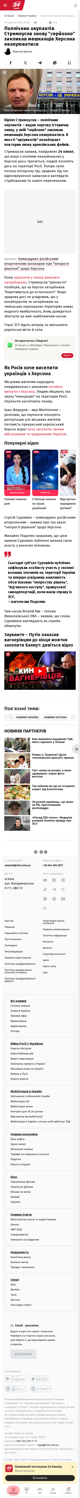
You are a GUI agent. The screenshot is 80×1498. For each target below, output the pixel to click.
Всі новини (18, 1001)
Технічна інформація (55, 935)
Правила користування (18, 958)
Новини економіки (24, 1134)
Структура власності (54, 954)
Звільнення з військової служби (30, 1096)
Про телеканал (13, 939)
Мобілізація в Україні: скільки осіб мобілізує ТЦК (40, 1121)
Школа (15, 1224)
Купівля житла (19, 1262)
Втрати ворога (19, 1078)
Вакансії (47, 948)
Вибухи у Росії (19, 1073)
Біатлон (15, 1299)
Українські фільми (22, 1186)
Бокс (13, 1284)
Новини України (27, 16)
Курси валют (18, 1144)
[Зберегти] (69, 63)
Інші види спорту (21, 1304)
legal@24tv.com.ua (47, 1445)
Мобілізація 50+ (20, 1101)
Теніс (14, 1294)
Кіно (14, 1177)
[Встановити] (40, 1472)
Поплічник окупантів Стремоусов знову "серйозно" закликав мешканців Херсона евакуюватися (58, 16)
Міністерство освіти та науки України (33, 1219)
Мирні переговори (22, 1058)
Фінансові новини (22, 1149)
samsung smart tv (41, 1389)
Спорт (15, 1279)
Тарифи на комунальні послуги (30, 1154)
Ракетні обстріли (21, 1048)
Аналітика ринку (21, 1257)
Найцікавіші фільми (23, 1181)
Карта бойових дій (22, 1053)
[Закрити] (72, 1467)
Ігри (45, 972)
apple (41, 1378)
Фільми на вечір (21, 1191)
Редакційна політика (16, 933)
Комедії (15, 1197)
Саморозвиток (19, 1234)
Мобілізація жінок (22, 1106)
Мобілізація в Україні (26, 1091)
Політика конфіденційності (20, 964)
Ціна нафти (18, 1139)
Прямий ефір (19, 1015)
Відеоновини (19, 1020)
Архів (46, 960)
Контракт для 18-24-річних (27, 1111)
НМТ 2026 (16, 1229)
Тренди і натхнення (22, 1267)
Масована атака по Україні (27, 1068)
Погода (15, 1031)
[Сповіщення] (75, 5)
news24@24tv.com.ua (18, 865)
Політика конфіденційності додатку (20, 980)
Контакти (48, 942)
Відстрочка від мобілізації (27, 1116)
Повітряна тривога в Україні (28, 1063)
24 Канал (9, 16)
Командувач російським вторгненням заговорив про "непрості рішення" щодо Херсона (36, 264)
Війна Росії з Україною (27, 1043)
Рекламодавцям (14, 951)
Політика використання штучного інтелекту (18, 971)
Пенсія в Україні (20, 1164)
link (45, 880)
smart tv (15, 1389)
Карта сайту (49, 966)
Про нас (9, 921)
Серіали (15, 1202)
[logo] (16, 5)
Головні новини (20, 1005)
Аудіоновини (18, 1026)
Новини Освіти (21, 1214)
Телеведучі (11, 945)
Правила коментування (56, 929)
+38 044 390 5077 (53, 865)
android (15, 1378)
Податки (16, 1159)
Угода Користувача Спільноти (53, 922)
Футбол (15, 1289)
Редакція (10, 927)
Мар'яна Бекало (22, 51)
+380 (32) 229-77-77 (26, 1441)
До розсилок (23, 1354)
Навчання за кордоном (25, 1239)
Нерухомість (20, 1252)
